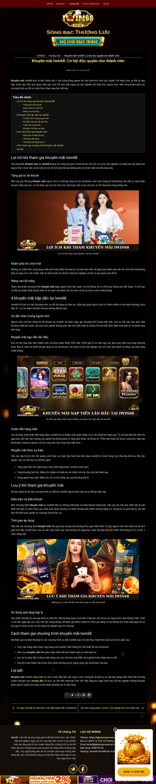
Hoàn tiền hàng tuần (32, 125)
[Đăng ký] (78, 41)
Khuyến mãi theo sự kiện (34, 128)
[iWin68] (78, 18)
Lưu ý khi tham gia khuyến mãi (32, 132)
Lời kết (20, 149)
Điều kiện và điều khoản (33, 135)
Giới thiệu (60, 4)
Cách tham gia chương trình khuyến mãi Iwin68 (40, 145)
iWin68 (50, 4)
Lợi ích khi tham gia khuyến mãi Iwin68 (36, 101)
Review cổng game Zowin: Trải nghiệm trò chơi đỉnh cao (110, 708)
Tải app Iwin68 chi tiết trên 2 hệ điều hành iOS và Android (46, 708)
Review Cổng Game (91, 4)
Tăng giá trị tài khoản (32, 105)
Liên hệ (106, 4)
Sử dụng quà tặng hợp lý (33, 142)
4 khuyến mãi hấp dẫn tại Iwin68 (33, 115)
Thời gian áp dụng (31, 139)
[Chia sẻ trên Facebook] (67, 695)
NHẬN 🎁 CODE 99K (134, 772)
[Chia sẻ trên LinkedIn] (89, 695)
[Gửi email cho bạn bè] (78, 695)
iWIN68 (41, 55)
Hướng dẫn (74, 4)
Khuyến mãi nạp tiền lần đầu (35, 122)
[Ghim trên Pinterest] (83, 695)
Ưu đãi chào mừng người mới (36, 118)
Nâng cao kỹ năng (31, 111)
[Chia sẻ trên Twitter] (72, 695)
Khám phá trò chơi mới (33, 108)
